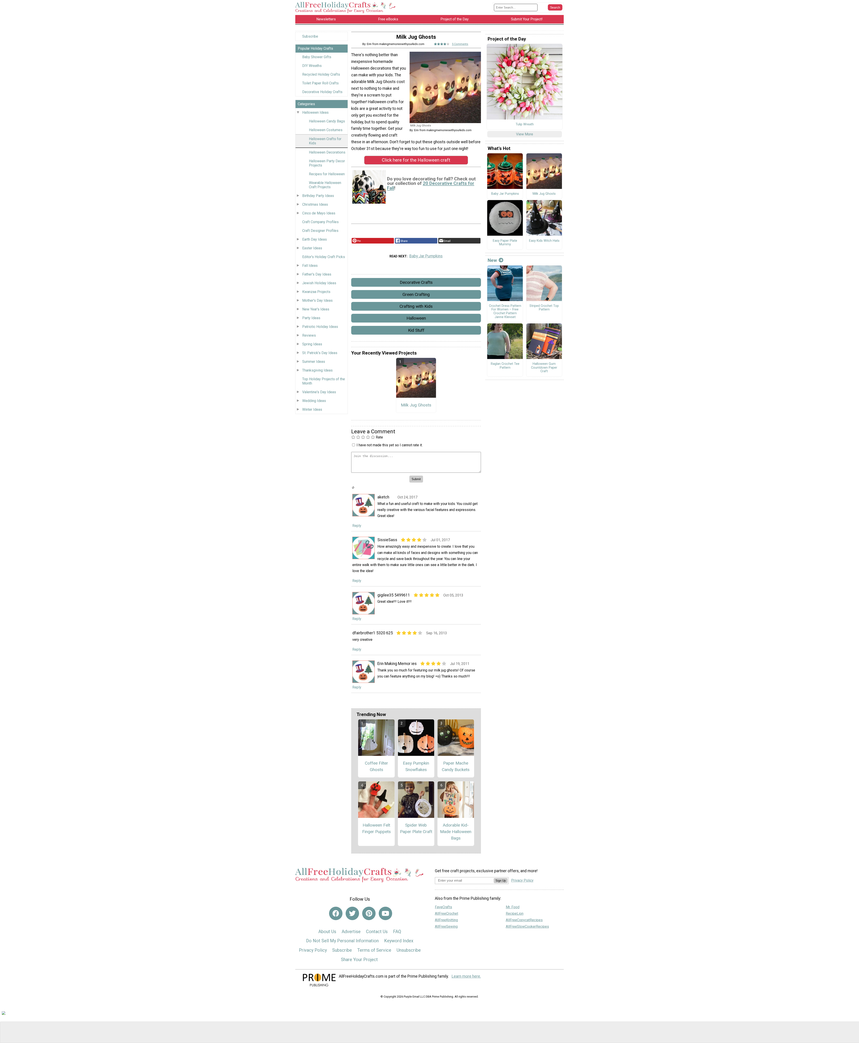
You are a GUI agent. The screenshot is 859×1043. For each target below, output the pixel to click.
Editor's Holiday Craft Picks (323, 257)
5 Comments (460, 44)
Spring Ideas (312, 344)
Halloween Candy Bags (327, 121)
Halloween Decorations (327, 152)
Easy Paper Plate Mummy (505, 242)
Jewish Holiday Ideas (319, 283)
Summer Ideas (313, 361)
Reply (356, 526)
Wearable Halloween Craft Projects (325, 185)
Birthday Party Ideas (318, 196)
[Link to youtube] (385, 913)
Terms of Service (374, 950)
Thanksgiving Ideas (317, 370)
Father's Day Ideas (316, 274)
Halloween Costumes (325, 130)
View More (524, 134)
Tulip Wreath (525, 124)
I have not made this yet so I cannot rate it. (390, 445)
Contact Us (377, 931)
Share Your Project (359, 959)
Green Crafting (416, 294)
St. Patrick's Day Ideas (319, 353)
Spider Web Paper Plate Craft (416, 828)
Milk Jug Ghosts (416, 405)
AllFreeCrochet (446, 913)
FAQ (397, 931)
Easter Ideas (312, 248)
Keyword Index (398, 940)
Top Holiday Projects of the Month (323, 381)
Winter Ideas (312, 409)
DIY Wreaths (312, 66)
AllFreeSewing (446, 926)
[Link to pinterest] (369, 913)
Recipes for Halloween (327, 174)
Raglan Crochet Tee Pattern (505, 366)
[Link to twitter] (352, 913)
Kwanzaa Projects (316, 292)
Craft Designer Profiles (320, 231)
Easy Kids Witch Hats (544, 241)
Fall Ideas (310, 265)
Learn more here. (466, 976)
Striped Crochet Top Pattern (544, 308)
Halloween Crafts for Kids (325, 141)
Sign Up (500, 880)
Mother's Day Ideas (317, 300)
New (492, 260)
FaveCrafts (443, 907)
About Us (327, 931)
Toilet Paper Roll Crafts (320, 83)
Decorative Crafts (416, 282)
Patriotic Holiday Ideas (320, 327)
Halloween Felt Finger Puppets (376, 828)
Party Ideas (311, 318)
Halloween (416, 318)
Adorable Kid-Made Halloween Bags (455, 832)
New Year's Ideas (315, 309)
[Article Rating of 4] (442, 44)
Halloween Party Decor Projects (327, 163)
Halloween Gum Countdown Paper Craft (544, 367)
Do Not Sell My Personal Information (342, 940)
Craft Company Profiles (320, 222)
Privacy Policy (313, 950)
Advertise (351, 931)
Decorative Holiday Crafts (322, 92)
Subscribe (310, 36)
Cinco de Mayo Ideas (318, 213)
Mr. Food (512, 907)
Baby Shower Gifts (316, 57)
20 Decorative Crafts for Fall (430, 186)
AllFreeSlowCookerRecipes (527, 926)
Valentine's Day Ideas (319, 392)
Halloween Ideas (315, 112)
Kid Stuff (416, 330)
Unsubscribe (409, 950)
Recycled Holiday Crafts (321, 74)
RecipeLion (514, 913)
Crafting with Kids (416, 306)
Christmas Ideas (315, 204)
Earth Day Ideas (314, 239)
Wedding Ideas (314, 401)
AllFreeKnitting (446, 920)
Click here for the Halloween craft (416, 160)
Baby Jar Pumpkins (426, 256)
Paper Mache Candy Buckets (456, 766)
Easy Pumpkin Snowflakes (416, 766)
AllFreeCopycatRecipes (524, 920)
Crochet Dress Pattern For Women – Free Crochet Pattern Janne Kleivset (505, 311)
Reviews (309, 335)
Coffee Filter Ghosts (376, 766)
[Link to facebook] (335, 913)
